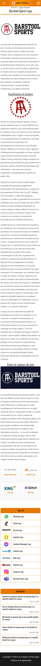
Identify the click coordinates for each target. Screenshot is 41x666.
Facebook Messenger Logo (22, 544)
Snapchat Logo (18, 537)
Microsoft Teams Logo (20, 579)
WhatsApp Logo (18, 516)
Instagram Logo (18, 572)
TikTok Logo (17, 523)
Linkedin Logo (18, 551)
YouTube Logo (18, 565)
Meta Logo (16, 558)
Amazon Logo (17, 530)
